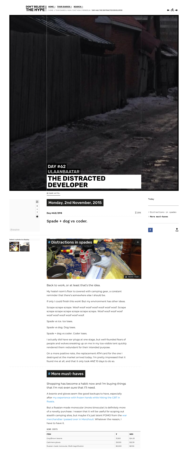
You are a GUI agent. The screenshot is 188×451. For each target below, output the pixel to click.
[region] (24, 215)
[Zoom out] (37, 209)
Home (51, 7)
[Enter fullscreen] (37, 201)
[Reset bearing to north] (37, 212)
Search (77, 7)
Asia (69, 10)
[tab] (14, 246)
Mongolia (86, 10)
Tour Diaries (63, 7)
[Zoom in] (37, 206)
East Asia (77, 10)
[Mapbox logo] (15, 229)
